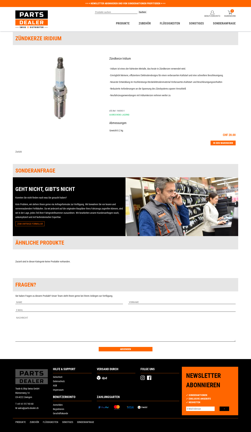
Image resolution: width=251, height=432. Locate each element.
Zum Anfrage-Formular (30, 223)
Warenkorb (230, 16)
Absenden (125, 349)
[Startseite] (31, 19)
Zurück (18, 151)
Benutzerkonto (212, 16)
